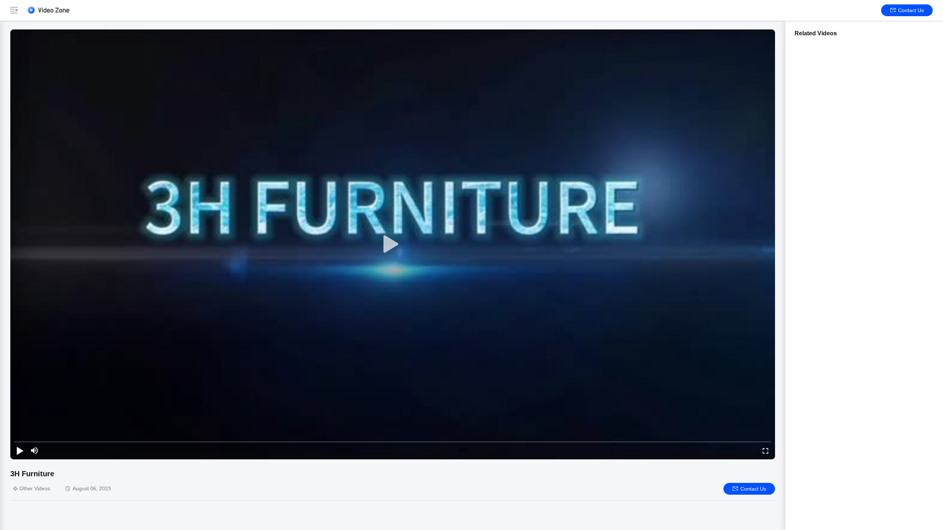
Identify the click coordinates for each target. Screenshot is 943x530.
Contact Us (911, 10)
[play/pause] (20, 450)
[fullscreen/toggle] (765, 450)
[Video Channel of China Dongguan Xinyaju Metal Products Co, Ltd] (48, 10)
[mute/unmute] (34, 450)
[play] (392, 244)
